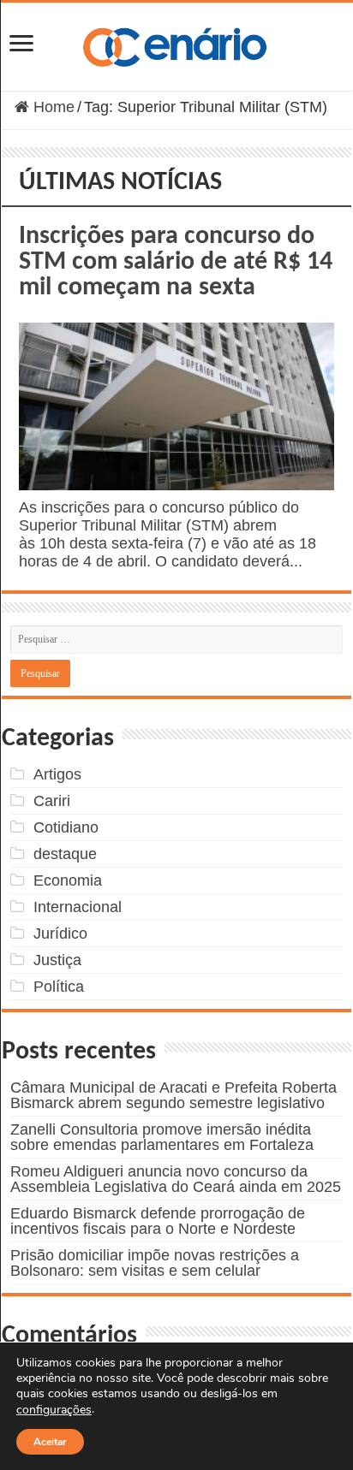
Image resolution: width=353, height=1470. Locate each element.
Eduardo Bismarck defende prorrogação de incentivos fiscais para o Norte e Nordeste (157, 1221)
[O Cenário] (176, 43)
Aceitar (50, 1442)
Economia (67, 880)
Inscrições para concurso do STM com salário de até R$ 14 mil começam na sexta (175, 262)
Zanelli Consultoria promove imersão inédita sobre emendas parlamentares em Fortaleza (162, 1137)
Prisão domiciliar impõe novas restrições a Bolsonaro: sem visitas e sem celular (154, 1263)
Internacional (77, 907)
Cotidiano (66, 827)
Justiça (57, 960)
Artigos (57, 774)
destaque (65, 853)
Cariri (51, 800)
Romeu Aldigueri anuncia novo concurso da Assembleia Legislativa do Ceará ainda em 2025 (175, 1179)
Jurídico (60, 933)
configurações (54, 1410)
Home (52, 107)
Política (58, 986)
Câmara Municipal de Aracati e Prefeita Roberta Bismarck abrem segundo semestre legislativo (173, 1095)
